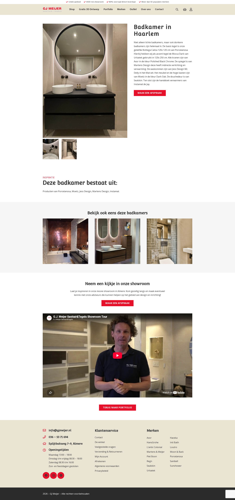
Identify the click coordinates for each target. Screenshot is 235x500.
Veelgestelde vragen (105, 446)
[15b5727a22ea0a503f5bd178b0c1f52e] (52, 9)
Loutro (174, 447)
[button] (76, 9)
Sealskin (151, 465)
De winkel (100, 442)
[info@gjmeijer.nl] (46, 430)
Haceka (174, 437)
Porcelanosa (176, 456)
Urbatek (151, 470)
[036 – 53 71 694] (46, 436)
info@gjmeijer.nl (60, 430)
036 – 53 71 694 (58, 437)
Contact (99, 437)
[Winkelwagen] (184, 9)
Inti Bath (174, 442)
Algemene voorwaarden (107, 466)
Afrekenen (100, 461)
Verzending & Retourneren (108, 451)
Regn (150, 461)
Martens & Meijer (156, 451)
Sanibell (174, 461)
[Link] (191, 9)
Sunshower (176, 465)
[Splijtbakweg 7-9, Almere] (46, 443)
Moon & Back (177, 451)
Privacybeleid (101, 470)
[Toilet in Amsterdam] (169, 241)
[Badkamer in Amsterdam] (65, 241)
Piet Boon (152, 456)
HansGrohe (153, 442)
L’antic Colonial (155, 447)
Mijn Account (101, 456)
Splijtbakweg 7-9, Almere (66, 443)
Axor (149, 437)
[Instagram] (53, 475)
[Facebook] (46, 475)
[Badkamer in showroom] (117, 241)
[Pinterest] (60, 475)
